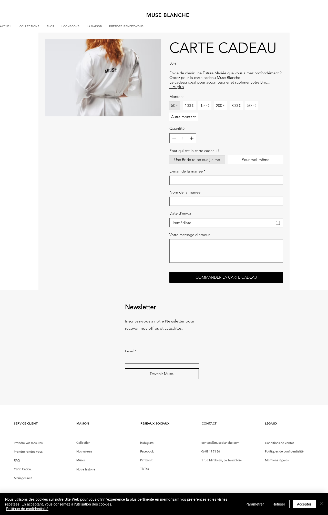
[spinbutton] (183, 138)
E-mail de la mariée (187, 171)
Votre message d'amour (189, 235)
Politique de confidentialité (27, 508)
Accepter (304, 504)
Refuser (278, 504)
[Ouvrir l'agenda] (278, 223)
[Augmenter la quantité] (192, 138)
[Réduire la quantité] (173, 138)
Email (129, 351)
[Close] (322, 504)
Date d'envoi (180, 213)
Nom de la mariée (184, 192)
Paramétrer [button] (254, 504)
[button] (50, 26)
